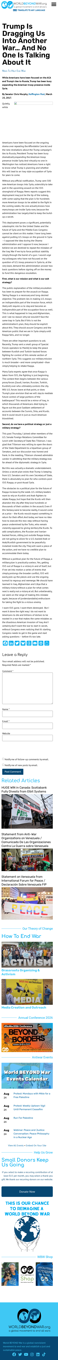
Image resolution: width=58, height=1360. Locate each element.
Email (6, 721)
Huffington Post (37, 94)
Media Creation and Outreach (23, 1007)
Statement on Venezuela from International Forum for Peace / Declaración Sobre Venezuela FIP (24, 880)
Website (6, 733)
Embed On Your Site (36, 1145)
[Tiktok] (44, 1354)
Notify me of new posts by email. (21, 765)
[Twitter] (20, 1354)
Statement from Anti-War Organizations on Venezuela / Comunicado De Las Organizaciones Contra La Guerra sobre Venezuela (26, 840)
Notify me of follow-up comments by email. (27, 759)
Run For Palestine (23, 1117)
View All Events (16, 1145)
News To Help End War (14, 70)
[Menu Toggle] (54, 4)
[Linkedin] (38, 1354)
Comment (7, 671)
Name (6, 709)
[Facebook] (14, 1354)
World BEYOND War (12, 1342)
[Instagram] (32, 1354)
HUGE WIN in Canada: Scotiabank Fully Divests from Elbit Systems (24, 789)
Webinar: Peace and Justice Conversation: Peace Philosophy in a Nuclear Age (31, 1134)
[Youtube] (26, 1354)
